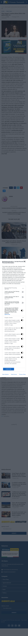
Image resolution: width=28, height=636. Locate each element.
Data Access (14, 374)
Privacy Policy (22, 374)
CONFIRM (8, 369)
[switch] (22, 292)
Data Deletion (5, 374)
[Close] (25, 261)
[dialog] (14, 318)
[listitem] (14, 288)
